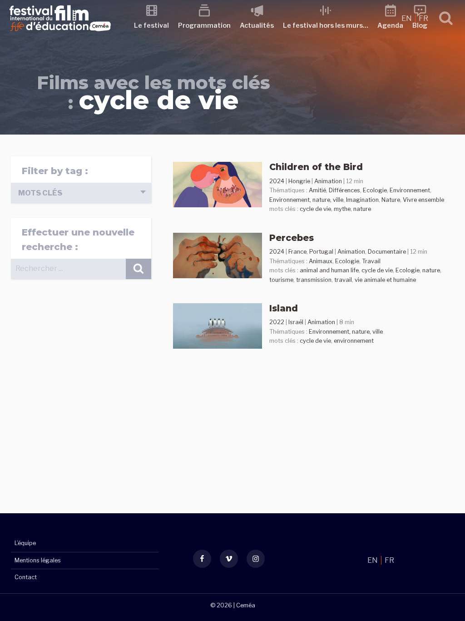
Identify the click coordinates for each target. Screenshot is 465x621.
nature (362, 208)
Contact (26, 577)
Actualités (257, 25)
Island (283, 308)
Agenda (390, 25)
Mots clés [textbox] (40, 193)
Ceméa (245, 605)
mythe (342, 208)
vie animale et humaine (385, 279)
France (297, 251)
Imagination (362, 199)
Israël (295, 322)
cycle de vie (315, 208)
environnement (354, 340)
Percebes (291, 237)
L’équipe (25, 543)
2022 (276, 322)
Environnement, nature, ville (306, 199)
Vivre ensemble (423, 199)
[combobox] (81, 193)
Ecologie (375, 190)
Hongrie (299, 181)
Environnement (410, 190)
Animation (328, 181)
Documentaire (387, 251)
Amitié (317, 190)
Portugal (321, 251)
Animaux (320, 261)
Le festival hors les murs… (325, 25)
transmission (313, 279)
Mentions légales (38, 560)
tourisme (281, 279)
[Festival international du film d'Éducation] (60, 34)
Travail (371, 261)
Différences (344, 190)
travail (343, 279)
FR (423, 18)
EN (407, 18)
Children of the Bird (316, 166)
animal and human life (329, 270)
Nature (390, 199)
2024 (276, 181)
